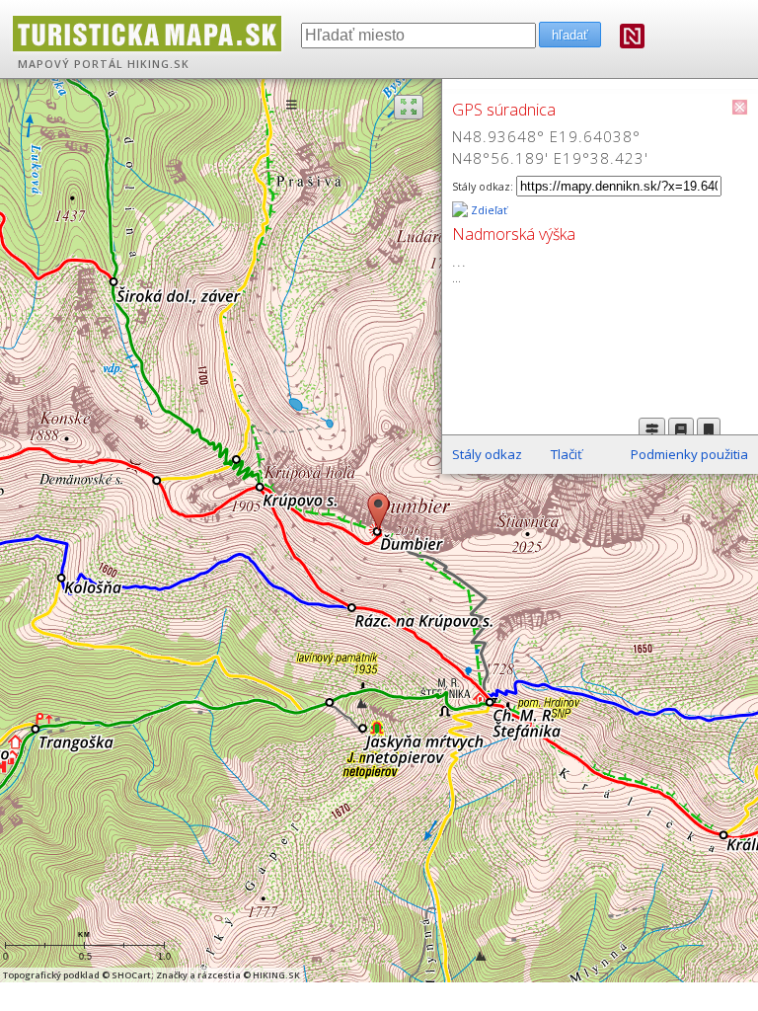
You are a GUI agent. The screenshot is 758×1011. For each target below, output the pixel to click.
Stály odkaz (487, 454)
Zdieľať (487, 210)
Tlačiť (566, 454)
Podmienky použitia (689, 454)
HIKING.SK (158, 64)
